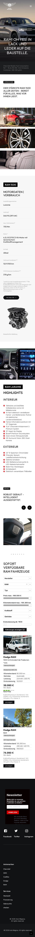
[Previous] (24, 508)
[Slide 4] (18, 554)
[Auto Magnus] (9, 6)
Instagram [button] (28, 836)
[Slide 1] (11, 554)
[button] (30, 6)
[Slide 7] (24, 554)
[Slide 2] (13, 554)
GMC (5, 873)
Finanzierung (8, 900)
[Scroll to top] (31, 933)
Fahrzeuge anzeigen (15, 630)
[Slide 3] (15, 554)
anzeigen (9, 702)
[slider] (30, 598)
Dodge (5, 881)
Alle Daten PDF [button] (10, 297)
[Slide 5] (20, 554)
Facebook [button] (7, 836)
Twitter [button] (17, 836)
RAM (5, 885)
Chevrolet (6, 869)
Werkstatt (6, 896)
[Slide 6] (22, 554)
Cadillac (6, 877)
